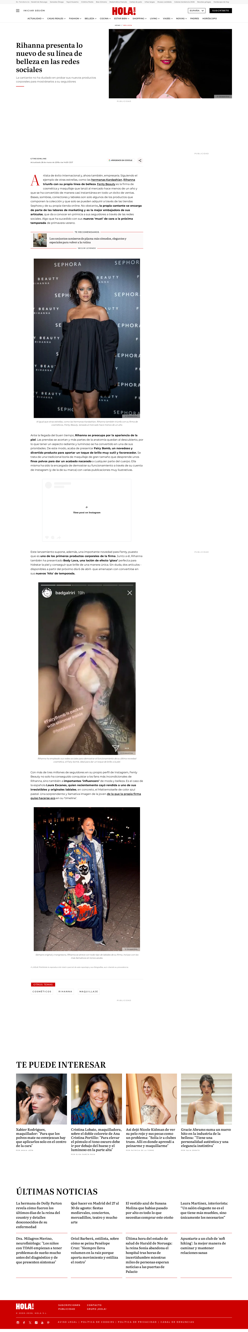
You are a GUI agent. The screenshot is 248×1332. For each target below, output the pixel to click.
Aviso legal (67, 1322)
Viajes (166, 18)
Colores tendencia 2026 (184, 2)
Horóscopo (209, 18)
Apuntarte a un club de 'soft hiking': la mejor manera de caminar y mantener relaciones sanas (203, 1245)
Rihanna (129, 179)
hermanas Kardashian (106, 179)
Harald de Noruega (39, 2)
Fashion (74, 18)
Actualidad (34, 18)
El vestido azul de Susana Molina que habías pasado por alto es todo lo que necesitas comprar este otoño (149, 1210)
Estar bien (120, 18)
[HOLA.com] (124, 11)
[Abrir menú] (17, 10)
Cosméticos (42, 991)
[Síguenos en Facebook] (24, 1322)
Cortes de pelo (136, 2)
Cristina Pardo (87, 2)
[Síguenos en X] (30, 1322)
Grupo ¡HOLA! (96, 1309)
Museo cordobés (164, 2)
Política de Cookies (97, 1322)
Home (118, 25)
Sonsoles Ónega (57, 2)
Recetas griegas (204, 2)
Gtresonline (39, 159)
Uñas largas (150, 2)
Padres (194, 18)
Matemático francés (118, 2)
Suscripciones (69, 1305)
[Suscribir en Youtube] (42, 1322)
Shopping (138, 18)
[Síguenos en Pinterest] (48, 1322)
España (195, 10)
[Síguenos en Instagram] (18, 1322)
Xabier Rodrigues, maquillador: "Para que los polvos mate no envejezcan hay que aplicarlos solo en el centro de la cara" (41, 1137)
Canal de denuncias (177, 1322)
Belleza (89, 18)
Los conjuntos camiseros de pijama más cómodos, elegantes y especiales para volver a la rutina (87, 240)
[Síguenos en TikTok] (36, 1322)
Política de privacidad (137, 1322)
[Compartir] (140, 160)
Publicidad (66, 1309)
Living (153, 18)
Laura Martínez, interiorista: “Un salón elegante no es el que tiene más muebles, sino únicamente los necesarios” (204, 1210)
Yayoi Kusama (72, 2)
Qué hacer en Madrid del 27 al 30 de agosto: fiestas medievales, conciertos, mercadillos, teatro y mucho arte (95, 1212)
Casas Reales (55, 18)
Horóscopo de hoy (221, 2)
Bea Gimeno (101, 2)
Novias (180, 18)
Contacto (94, 1305)
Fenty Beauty (106, 184)
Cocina (104, 18)
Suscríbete (220, 10)
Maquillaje (88, 991)
